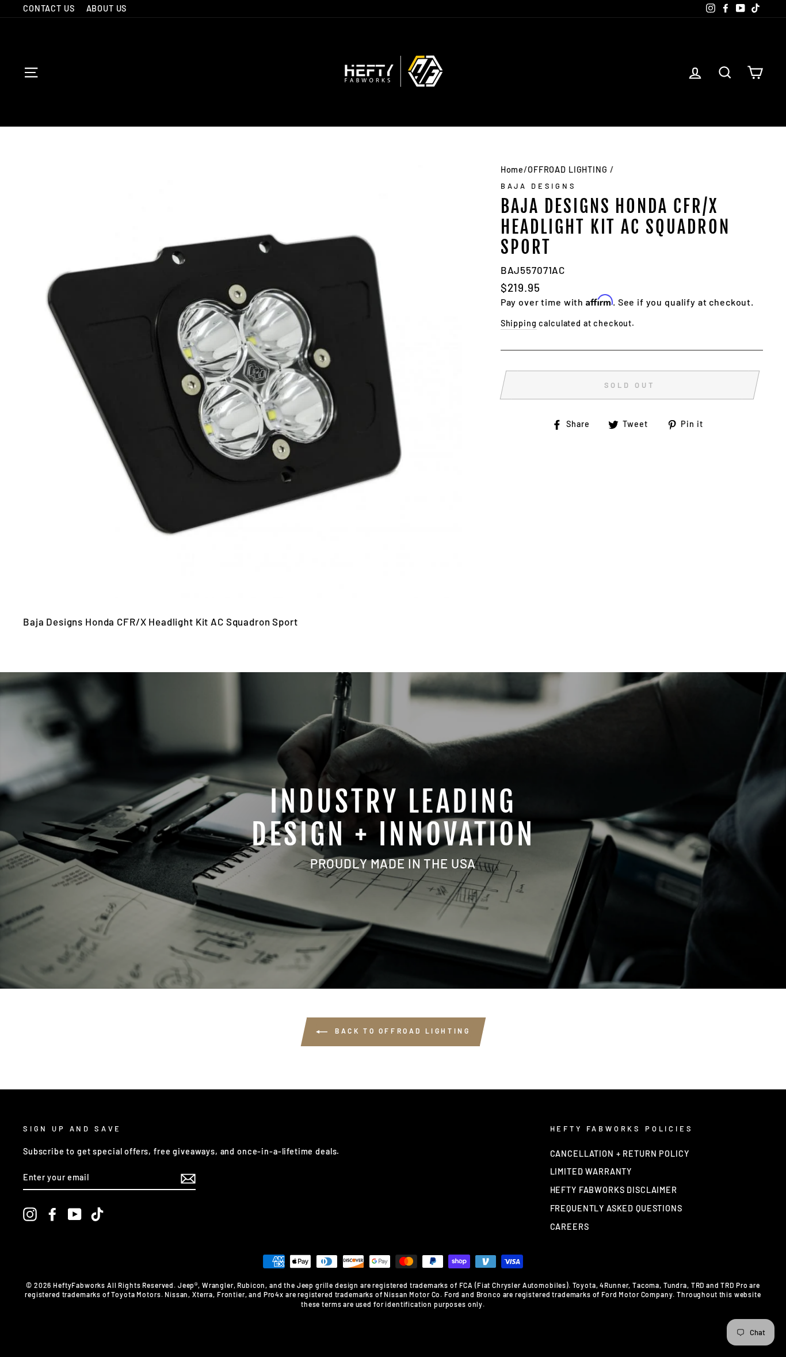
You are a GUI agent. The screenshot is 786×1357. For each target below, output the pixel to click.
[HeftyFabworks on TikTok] (97, 1214)
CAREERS (569, 1227)
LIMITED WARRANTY (591, 1171)
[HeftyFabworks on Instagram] (30, 1214)
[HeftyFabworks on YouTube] (75, 1214)
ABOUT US (106, 8)
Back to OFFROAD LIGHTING (401, 1031)
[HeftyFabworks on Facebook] (52, 1214)
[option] (393, 830)
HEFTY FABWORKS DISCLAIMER (613, 1190)
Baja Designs (539, 185)
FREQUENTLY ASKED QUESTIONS (616, 1208)
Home (512, 169)
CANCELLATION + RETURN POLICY (619, 1153)
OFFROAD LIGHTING (568, 169)
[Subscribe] (188, 1178)
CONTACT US (49, 8)
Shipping (519, 323)
